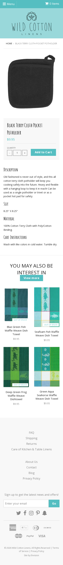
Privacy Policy (31, 478)
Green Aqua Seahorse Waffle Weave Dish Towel (47, 395)
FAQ (31, 433)
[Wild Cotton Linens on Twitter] (18, 513)
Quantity (11, 148)
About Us (31, 462)
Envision (35, 555)
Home (9, 43)
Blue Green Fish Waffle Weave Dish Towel (16, 330)
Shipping (31, 438)
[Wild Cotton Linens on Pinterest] (38, 513)
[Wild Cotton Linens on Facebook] (25, 513)
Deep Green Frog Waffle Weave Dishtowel (16, 395)
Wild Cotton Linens (21, 547)
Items (54, 4)
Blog (32, 473)
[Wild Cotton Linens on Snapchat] (44, 513)
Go (54, 503)
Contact (31, 467)
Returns (31, 444)
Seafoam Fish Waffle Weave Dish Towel (47, 333)
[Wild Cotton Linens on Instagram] (31, 513)
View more (32, 278)
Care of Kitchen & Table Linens (31, 449)
